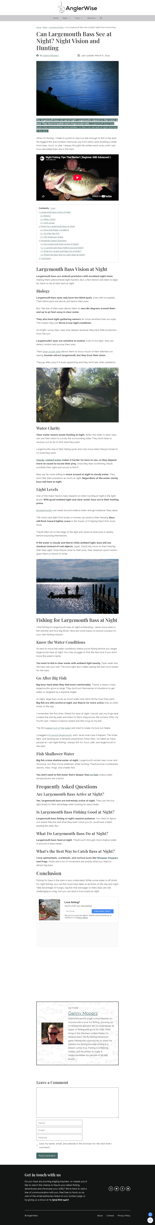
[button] (101, 18)
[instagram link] (111, 1188)
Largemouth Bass (56, 27)
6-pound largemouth (60, 735)
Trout (77, 18)
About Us (91, 18)
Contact (110, 1215)
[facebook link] (122, 1188)
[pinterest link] (128, 1188)
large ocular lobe (52, 351)
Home (55, 18)
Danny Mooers (51, 55)
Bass (65, 18)
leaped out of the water (58, 728)
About (100, 1215)
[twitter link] (116, 1188)
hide (53, 208)
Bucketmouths (44, 510)
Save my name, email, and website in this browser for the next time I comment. (75, 1145)
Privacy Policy (124, 1215)
